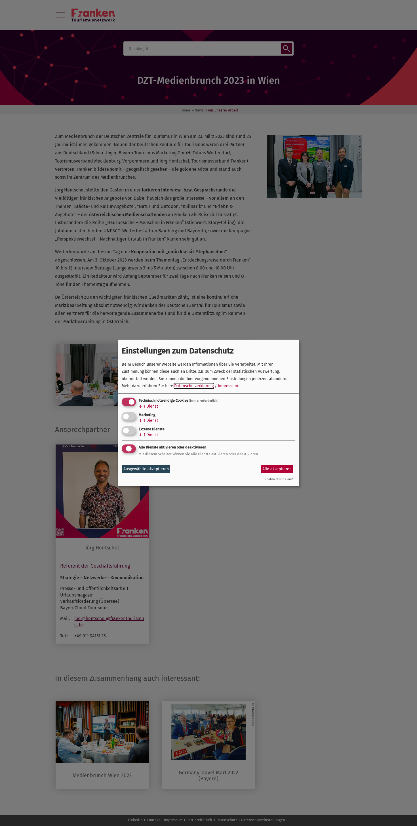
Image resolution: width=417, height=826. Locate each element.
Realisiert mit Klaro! (279, 479)
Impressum (228, 386)
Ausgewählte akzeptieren (146, 469)
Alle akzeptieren (277, 469)
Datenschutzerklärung (194, 386)
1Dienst (148, 406)
